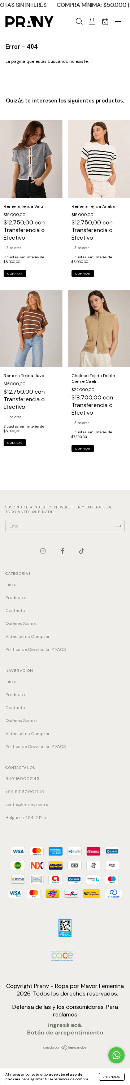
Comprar (14, 273)
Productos (16, 597)
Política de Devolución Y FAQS (35, 649)
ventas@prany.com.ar (27, 805)
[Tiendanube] (65, 1048)
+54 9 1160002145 (24, 792)
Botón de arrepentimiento (65, 1032)
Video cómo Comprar (27, 636)
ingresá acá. (65, 1025)
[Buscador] (79, 23)
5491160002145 (22, 779)
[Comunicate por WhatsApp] (116, 1055)
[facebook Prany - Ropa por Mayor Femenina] (63, 551)
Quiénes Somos (21, 623)
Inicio (10, 584)
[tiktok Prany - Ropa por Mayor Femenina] (81, 551)
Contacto (15, 610)
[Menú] (118, 23)
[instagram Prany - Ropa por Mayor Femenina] (43, 551)
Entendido (112, 1077)
